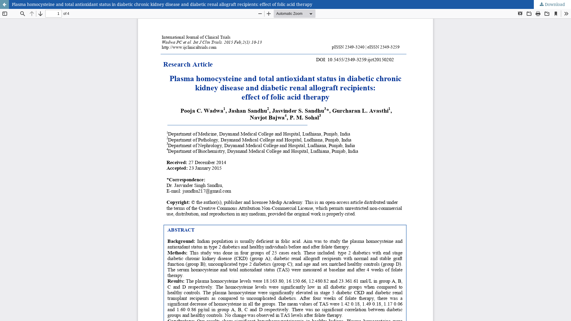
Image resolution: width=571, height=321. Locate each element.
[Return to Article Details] (4, 4)
